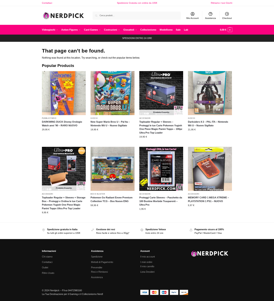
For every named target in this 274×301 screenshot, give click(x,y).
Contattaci (47, 3)
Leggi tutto (161, 143)
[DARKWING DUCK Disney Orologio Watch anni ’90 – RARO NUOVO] (64, 93)
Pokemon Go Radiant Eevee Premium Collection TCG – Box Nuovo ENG (111, 199)
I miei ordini (146, 262)
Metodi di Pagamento (102, 262)
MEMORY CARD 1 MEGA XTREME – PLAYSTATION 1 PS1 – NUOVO (208, 199)
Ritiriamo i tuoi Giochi (221, 3)
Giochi (94, 118)
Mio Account (192, 18)
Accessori (145, 118)
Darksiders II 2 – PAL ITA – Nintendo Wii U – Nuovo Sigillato (208, 123)
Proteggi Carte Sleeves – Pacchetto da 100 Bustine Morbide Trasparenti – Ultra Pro (160, 201)
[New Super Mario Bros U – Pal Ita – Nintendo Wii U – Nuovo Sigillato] (113, 93)
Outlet (45, 267)
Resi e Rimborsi (99, 271)
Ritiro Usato (48, 273)
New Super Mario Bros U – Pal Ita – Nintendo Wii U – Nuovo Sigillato (110, 123)
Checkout (227, 18)
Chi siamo (47, 256)
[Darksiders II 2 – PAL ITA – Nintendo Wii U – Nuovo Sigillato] (210, 93)
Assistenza (210, 18)
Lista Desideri (147, 271)
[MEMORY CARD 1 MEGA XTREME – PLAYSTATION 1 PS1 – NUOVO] (210, 169)
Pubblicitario (49, 118)
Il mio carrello (147, 266)
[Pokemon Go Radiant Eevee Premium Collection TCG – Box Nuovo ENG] (113, 169)
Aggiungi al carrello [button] (64, 136)
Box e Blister (98, 194)
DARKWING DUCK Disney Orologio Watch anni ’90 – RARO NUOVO (62, 123)
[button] (226, 30)
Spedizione (97, 256)
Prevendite (96, 267)
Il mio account (147, 256)
